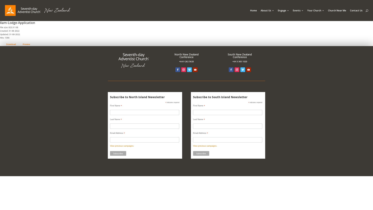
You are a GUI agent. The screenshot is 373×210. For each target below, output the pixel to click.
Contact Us (356, 10)
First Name (116, 105)
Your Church (314, 10)
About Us (266, 10)
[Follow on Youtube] (195, 69)
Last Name (116, 119)
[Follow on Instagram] (183, 69)
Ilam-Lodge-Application (17, 22)
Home (253, 10)
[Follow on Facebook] (177, 69)
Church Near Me (337, 10)
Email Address (117, 133)
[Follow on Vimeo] (189, 69)
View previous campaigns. (122, 146)
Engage (282, 10)
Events (297, 10)
